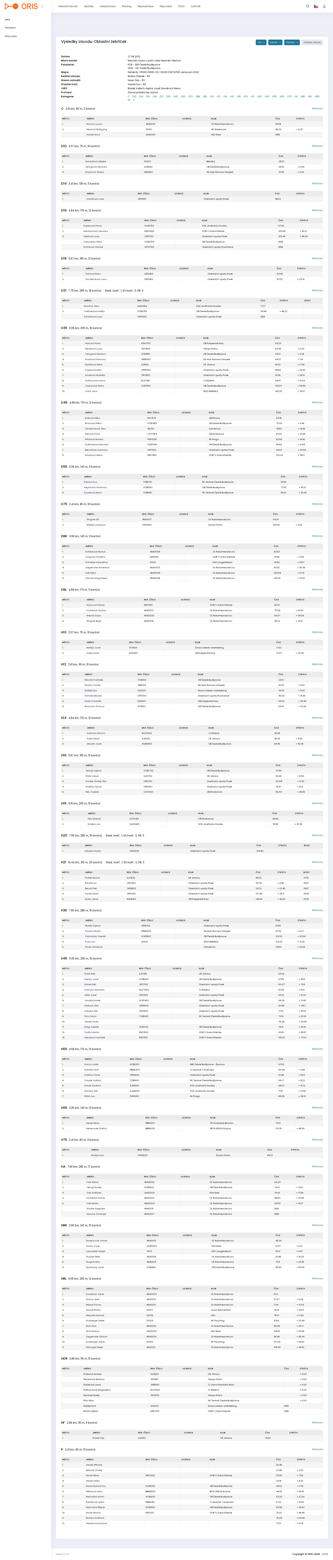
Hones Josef (93, 1246)
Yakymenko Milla (92, 241)
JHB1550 (155, 1384)
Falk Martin (92, 1203)
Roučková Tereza (94, 172)
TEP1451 (154, 1379)
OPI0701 (148, 781)
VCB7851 (145, 353)
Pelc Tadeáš (92, 791)
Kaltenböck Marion (95, 551)
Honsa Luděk (91, 1064)
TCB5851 (147, 492)
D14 (141, 96)
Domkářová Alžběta (95, 161)
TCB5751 (147, 482)
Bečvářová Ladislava (96, 449)
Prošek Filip (98, 1438)
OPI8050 (146, 370)
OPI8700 (145, 925)
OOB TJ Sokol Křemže (213, 231)
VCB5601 (144, 979)
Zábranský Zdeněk (95, 936)
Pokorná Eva (90, 482)
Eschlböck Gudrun (96, 610)
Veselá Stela (93, 1480)
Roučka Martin (93, 931)
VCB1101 (142, 706)
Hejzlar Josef (91, 979)
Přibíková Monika (94, 439)
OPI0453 (148, 273)
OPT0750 (149, 247)
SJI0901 (146, 738)
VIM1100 (142, 685)
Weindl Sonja (94, 615)
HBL (310, 96)
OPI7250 (151, 449)
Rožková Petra (92, 418)
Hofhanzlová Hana (95, 380)
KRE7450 (152, 455)
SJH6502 (135, 1091)
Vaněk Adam (92, 893)
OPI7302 (143, 995)
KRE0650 (149, 231)
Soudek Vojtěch (92, 1080)
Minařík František (94, 679)
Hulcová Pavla (93, 343)
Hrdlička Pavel (92, 1074)
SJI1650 (155, 1374)
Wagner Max (93, 1261)
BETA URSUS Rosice (220, 1128)
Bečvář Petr (91, 888)
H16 (232, 96)
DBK (198, 96)
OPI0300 (134, 851)
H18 (239, 96)
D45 (175, 96)
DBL (205, 96)
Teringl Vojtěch (94, 770)
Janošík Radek (92, 1000)
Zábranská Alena (94, 385)
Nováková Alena (94, 455)
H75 (289, 96)
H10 (212, 96)
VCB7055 (152, 444)
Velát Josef (90, 995)
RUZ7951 (145, 380)
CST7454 (152, 433)
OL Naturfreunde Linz (222, 124)
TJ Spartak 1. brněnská (202, 1069)
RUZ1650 (155, 1389)
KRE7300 (150, 1475)
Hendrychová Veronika (95, 231)
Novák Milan (92, 1475)
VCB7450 (152, 423)
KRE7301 (143, 1037)
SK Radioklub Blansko (221, 1123)
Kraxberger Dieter (95, 1320)
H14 (225, 96)
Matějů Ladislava (96, 524)
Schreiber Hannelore (96, 562)
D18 (155, 96)
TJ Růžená (208, 380)
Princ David (90, 1016)
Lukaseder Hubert (95, 1251)
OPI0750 (149, 236)
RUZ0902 (147, 733)
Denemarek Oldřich (96, 1128)
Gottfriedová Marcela (96, 444)
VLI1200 (142, 690)
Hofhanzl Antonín (96, 733)
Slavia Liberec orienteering (209, 647)
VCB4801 (151, 1267)
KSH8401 (131, 899)
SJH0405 (134, 824)
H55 (274, 96)
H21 (253, 96)
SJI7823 (131, 877)
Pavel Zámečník (94, 946)
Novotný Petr (91, 1091)
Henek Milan (92, 1123)
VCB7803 (146, 936)
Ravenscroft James (96, 1240)
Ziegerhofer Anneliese (97, 567)
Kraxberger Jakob (95, 1341)
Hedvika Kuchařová (96, 1523)
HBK (303, 96)
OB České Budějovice (218, 166)
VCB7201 (143, 1026)
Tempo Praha (210, 348)
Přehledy (290, 42)
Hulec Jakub (91, 899)
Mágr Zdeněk (91, 1026)
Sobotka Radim (93, 851)
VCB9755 (142, 311)
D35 (168, 96)
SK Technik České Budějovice (217, 482)
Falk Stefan (93, 1182)
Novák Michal (93, 1512)
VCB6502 (149, 1187)
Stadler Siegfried (96, 1208)
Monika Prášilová (95, 1517)
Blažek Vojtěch (93, 925)
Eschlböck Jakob (95, 1294)
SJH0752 (149, 225)
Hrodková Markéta (95, 375)
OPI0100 (131, 893)
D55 (183, 96)
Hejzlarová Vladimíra (95, 487)
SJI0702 (148, 776)
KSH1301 (133, 653)
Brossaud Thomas (94, 706)
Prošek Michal (92, 877)
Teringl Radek (94, 1187)
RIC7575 (151, 418)
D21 (161, 96)
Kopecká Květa (93, 370)
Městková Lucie (93, 348)
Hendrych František (94, 1037)
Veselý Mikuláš (94, 1464)
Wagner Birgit (94, 621)
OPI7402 (131, 883)
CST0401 (134, 818)
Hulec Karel (93, 653)
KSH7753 (146, 343)
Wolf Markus (92, 1331)
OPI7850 (145, 375)
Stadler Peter (93, 1256)
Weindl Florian (93, 1304)
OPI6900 (144, 1005)
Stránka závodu (312, 42)
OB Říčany (214, 418)
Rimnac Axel (92, 1299)
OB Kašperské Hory (213, 343)
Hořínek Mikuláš (93, 695)
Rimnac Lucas (94, 124)
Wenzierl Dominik (95, 1315)
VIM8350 (146, 359)
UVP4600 (143, 1155)
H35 (259, 96)
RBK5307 (150, 1123)
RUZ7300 (144, 989)
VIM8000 (146, 931)
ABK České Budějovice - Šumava (207, 1064)
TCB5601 (134, 1080)
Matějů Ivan (97, 1155)
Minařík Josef (94, 743)
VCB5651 (147, 487)
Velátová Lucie (91, 236)
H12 (218, 96)
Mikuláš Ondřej (94, 1470)
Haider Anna (93, 134)
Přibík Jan (89, 1096)
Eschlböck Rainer (96, 1197)
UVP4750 (147, 524)
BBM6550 (150, 1491)
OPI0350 (142, 316)
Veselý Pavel (91, 1021)
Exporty (274, 42)
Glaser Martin (93, 1309)
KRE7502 (143, 1032)
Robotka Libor (91, 1069)
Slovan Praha (215, 524)
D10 (134, 96)
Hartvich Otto (91, 1005)
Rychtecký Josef (95, 1267)
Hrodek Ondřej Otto (96, 781)
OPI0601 (148, 786)
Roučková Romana (95, 359)
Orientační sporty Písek (216, 198)
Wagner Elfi (93, 519)
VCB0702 (148, 770)
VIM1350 (148, 172)
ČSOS (325, 1554)
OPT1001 (142, 695)
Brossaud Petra (93, 423)
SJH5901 (134, 1085)
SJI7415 (143, 973)
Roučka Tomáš (93, 685)
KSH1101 (142, 701)
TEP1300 (155, 1395)
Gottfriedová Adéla (94, 311)
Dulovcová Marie (95, 605)
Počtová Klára (93, 273)
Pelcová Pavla (92, 433)
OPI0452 (148, 279)
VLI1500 (155, 1405)
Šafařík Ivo (90, 883)
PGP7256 (152, 439)
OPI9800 (131, 888)
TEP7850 (145, 348)
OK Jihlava (209, 364)
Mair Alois (91, 1326)
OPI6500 (134, 1074)
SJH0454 (142, 306)
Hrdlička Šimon (94, 786)
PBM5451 (150, 1502)
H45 (267, 96)
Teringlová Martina (95, 353)
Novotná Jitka (91, 306)
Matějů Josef (94, 647)
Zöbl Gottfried (94, 1192)
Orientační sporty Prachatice (217, 247)
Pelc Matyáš (94, 818)
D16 (148, 96)
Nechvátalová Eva (96, 1486)
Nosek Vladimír (92, 1085)
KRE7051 (148, 605)
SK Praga (214, 439)
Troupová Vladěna (95, 556)
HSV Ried (216, 134)
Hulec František (93, 701)
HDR (317, 96)
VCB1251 (148, 166)
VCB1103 (142, 679)
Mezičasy (317, 108)
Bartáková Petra (93, 364)
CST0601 (148, 791)
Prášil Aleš (89, 973)
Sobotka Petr (91, 1011)
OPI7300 (143, 1011)
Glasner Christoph (96, 1214)
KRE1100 (149, 1512)
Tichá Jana (91, 391)
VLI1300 (133, 647)
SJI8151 (145, 364)
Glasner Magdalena (96, 578)
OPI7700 (143, 984)
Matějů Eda (91, 690)
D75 (190, 96)
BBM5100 (150, 1128)
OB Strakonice (216, 433)
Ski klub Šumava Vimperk (220, 172)
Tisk (260, 42)
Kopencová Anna (92, 225)
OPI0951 (142, 198)
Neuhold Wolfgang (97, 129)
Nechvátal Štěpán (95, 1507)
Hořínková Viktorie (93, 247)
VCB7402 (144, 1000)
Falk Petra (90, 572)
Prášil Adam (93, 738)
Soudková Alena (93, 492)
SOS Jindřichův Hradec (214, 225)
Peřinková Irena (94, 1491)
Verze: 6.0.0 (62, 1554)
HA (296, 96)
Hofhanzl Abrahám (94, 989)
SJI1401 (142, 1438)
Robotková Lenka (95, 1502)
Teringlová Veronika (96, 166)
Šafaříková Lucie (93, 316)
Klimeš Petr (90, 984)
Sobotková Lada (95, 198)
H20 (246, 96)
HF (129, 100)
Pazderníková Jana (96, 279)
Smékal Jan (94, 824)
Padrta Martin (91, 1032)
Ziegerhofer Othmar (96, 1336)
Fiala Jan (90, 941)
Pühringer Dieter (94, 1347)
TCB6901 (143, 1016)
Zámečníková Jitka (95, 428)
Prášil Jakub (92, 776)
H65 (282, 96)
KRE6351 (154, 556)
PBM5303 (135, 1069)
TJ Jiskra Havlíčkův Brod (221, 1384)
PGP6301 (134, 1096)
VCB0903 (147, 743)
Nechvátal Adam (95, 1496)
